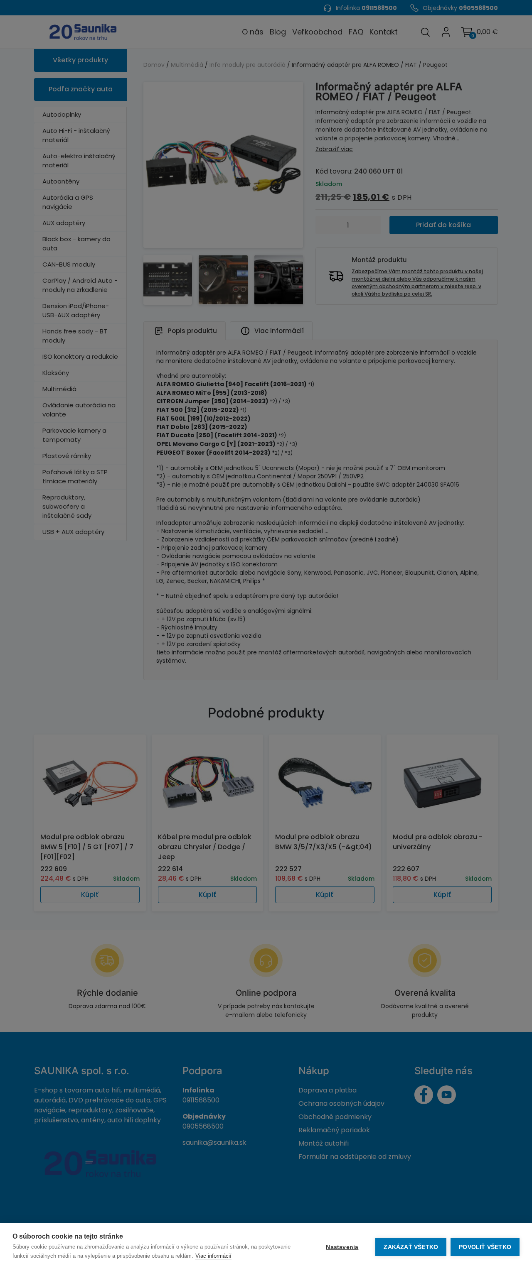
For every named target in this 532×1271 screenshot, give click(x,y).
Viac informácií (213, 1256)
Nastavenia (342, 1247)
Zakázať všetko (411, 1247)
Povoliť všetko (485, 1247)
